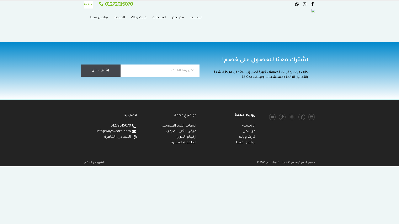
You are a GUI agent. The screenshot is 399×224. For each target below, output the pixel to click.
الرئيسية (196, 17)
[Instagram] (292, 117)
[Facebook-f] (301, 117)
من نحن (178, 17)
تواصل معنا (99, 17)
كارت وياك (138, 17)
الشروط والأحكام (94, 162)
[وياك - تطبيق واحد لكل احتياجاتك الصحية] (297, 17)
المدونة (119, 17)
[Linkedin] (311, 117)
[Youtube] (272, 117)
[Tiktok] (282, 117)
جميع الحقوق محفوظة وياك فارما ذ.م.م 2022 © (286, 162)
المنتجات (159, 17)
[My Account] (312, 5)
